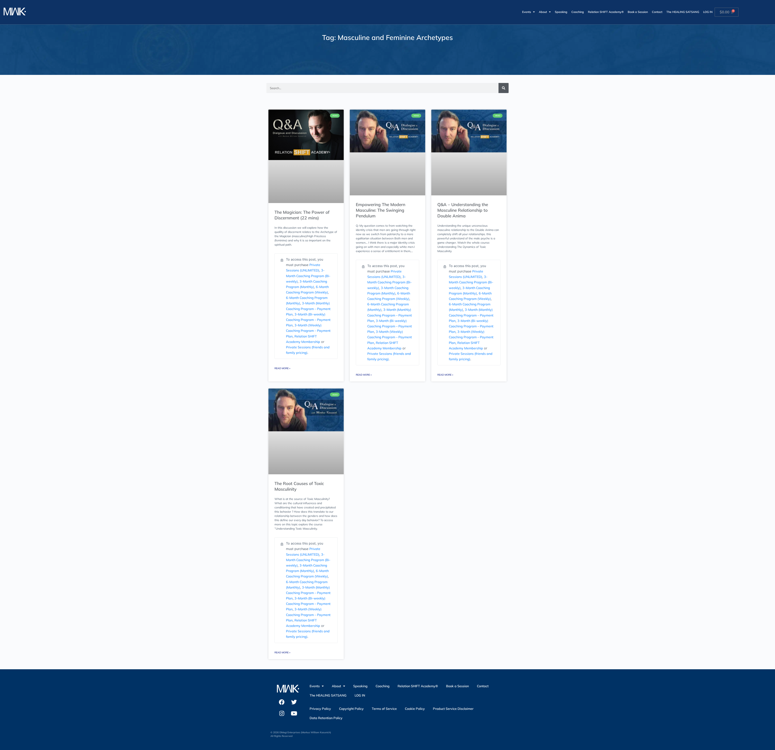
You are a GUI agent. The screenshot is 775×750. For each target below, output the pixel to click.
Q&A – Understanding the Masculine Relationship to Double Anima (462, 210)
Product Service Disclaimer (453, 709)
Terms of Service (384, 709)
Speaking (561, 12)
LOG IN (708, 12)
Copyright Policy (351, 709)
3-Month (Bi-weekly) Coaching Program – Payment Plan (308, 319)
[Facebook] (281, 702)
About (543, 12)
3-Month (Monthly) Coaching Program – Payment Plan (308, 308)
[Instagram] (281, 713)
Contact (657, 12)
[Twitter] (294, 702)
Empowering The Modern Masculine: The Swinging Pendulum (380, 210)
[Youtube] (294, 713)
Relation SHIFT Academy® (606, 12)
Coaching (577, 12)
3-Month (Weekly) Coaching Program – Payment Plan (308, 330)
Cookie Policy (415, 709)
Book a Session (638, 12)
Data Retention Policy (326, 718)
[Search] (504, 88)
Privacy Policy (320, 709)
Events (526, 12)
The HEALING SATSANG (682, 12)
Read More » (282, 368)
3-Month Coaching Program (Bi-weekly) (308, 275)
